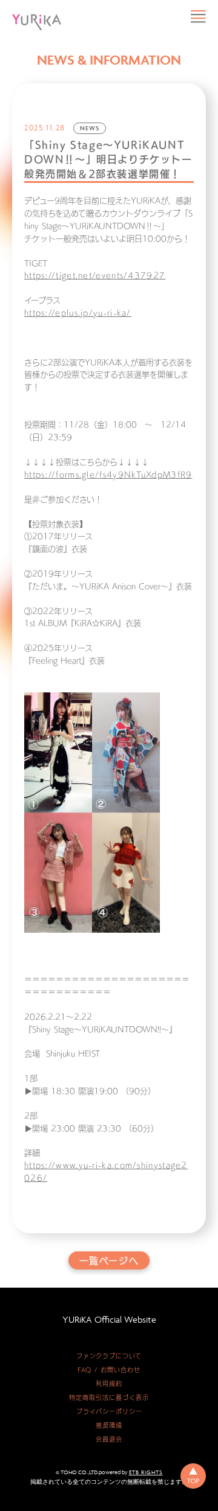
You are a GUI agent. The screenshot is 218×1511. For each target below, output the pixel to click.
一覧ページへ (109, 1261)
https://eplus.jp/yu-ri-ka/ (77, 313)
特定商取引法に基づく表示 (109, 1397)
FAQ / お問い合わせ (109, 1370)
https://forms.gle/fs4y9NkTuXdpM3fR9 (108, 475)
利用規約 (109, 1384)
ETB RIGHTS (146, 1472)
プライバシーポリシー (109, 1411)
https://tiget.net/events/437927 (94, 276)
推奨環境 (109, 1425)
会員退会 (109, 1439)
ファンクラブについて (109, 1356)
